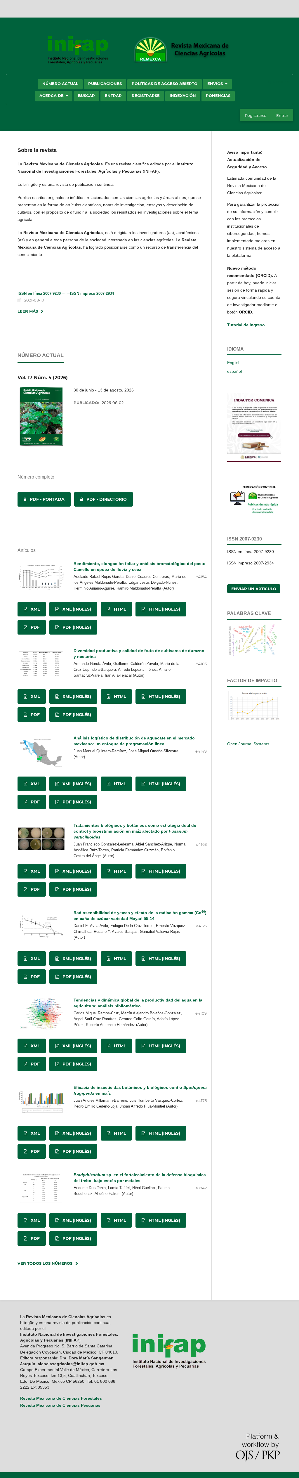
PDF (34, 627)
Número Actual (60, 83)
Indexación (183, 95)
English (234, 362)
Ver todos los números (45, 1263)
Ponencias (218, 95)
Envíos (215, 83)
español (234, 371)
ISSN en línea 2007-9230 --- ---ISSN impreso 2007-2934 (66, 293)
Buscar (86, 95)
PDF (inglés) (76, 627)
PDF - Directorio (100, 499)
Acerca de (52, 95)
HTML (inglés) (163, 609)
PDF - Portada (41, 499)
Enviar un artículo (253, 588)
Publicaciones (105, 83)
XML (34, 609)
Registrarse (146, 95)
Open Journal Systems (248, 743)
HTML (119, 609)
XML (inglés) (76, 609)
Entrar (113, 95)
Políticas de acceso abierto (164, 83)
